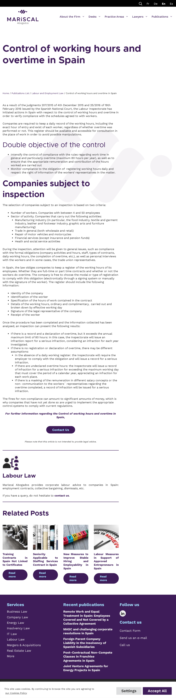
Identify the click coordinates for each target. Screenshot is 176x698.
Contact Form (130, 630)
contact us (61, 495)
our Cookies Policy (16, 693)
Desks (92, 16)
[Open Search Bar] (141, 3)
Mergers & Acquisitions (24, 645)
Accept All (157, 691)
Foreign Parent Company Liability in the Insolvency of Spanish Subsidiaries (84, 643)
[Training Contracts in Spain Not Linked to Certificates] (15, 547)
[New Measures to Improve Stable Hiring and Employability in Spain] (75, 547)
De (155, 3)
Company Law (17, 617)
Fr (148, 3)
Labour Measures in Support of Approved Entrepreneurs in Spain (106, 561)
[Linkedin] (125, 613)
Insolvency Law (18, 628)
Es (171, 3)
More (10, 656)
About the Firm (70, 16)
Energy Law (15, 622)
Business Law (17, 611)
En (163, 3)
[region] (88, 690)
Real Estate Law (19, 650)
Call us (125, 645)
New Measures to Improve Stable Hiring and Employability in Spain (75, 561)
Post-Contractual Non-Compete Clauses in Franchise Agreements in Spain (87, 656)
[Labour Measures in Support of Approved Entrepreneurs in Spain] (106, 547)
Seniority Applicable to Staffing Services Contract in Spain (45, 559)
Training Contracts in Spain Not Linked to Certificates (15, 559)
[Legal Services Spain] (22, 15)
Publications (160, 16)
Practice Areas (114, 16)
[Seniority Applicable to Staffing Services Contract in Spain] (45, 547)
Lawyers (137, 16)
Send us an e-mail (133, 638)
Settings (128, 691)
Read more (12, 574)
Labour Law (19, 476)
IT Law (12, 634)
